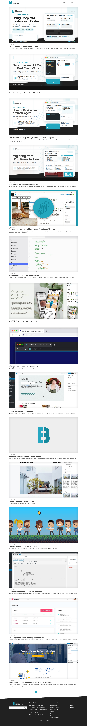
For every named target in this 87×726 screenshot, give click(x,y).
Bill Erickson (14, 2)
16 (44, 692)
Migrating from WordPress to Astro (23, 184)
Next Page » (48, 692)
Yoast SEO (52, 711)
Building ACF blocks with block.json (24, 275)
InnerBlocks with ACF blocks (21, 412)
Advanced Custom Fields (54, 709)
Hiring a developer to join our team (23, 546)
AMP (50, 713)
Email (72, 705)
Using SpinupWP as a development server (26, 638)
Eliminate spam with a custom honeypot (26, 591)
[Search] (76, 2)
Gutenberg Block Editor (54, 705)
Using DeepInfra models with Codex (24, 46)
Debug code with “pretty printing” (23, 501)
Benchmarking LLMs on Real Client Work (26, 93)
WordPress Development (54, 717)
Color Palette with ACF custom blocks (25, 322)
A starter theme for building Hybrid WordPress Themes (32, 229)
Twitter (72, 707)
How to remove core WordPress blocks (25, 456)
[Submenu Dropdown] (68, 2)
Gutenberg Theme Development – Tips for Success (30, 682)
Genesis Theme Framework (55, 707)
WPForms (51, 715)
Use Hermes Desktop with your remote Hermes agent (31, 138)
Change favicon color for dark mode (24, 367)
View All (31, 718)
